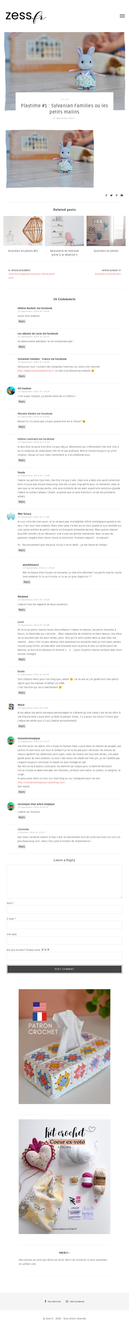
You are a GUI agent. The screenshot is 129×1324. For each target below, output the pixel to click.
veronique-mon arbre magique (36, 804)
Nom (10, 903)
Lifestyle (64, 99)
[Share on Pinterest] (116, 195)
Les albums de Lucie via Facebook (38, 333)
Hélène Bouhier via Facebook (35, 308)
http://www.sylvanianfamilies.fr (36, 370)
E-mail (11, 918)
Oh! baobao (24, 388)
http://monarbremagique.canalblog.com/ (41, 782)
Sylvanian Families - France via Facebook (42, 359)
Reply (22, 321)
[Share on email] (122, 195)
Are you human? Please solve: (24, 950)
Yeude (21, 472)
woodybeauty (31, 564)
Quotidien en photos (106, 250)
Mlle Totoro (24, 513)
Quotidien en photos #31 (23, 250)
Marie (21, 704)
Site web (12, 934)
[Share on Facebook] (106, 195)
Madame (23, 596)
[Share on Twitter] (111, 195)
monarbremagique (29, 738)
